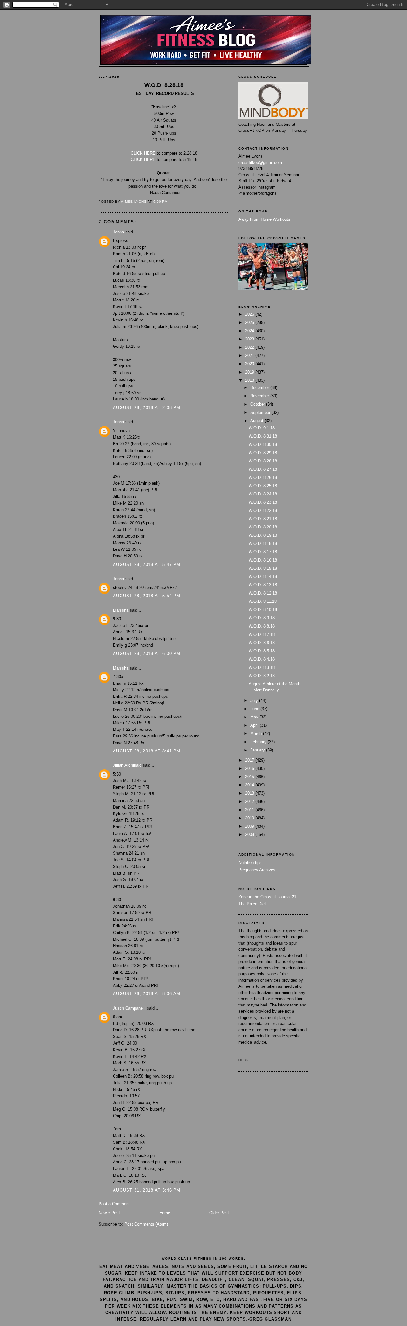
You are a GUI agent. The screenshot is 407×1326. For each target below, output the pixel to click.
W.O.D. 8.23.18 (263, 502)
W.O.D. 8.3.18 (262, 667)
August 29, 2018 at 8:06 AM (147, 993)
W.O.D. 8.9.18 (262, 618)
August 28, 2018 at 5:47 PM (147, 564)
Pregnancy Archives (256, 869)
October (258, 404)
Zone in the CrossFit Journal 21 (267, 896)
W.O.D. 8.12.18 (263, 593)
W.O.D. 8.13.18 (263, 584)
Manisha (120, 610)
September (261, 412)
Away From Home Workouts (264, 219)
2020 (250, 363)
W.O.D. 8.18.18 (263, 543)
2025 (250, 322)
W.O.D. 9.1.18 (262, 428)
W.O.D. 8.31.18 (263, 436)
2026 (250, 314)
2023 (250, 339)
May (254, 717)
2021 (250, 355)
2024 (250, 330)
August (257, 420)
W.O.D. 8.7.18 (262, 634)
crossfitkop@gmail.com (260, 162)
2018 (250, 380)
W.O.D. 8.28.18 (263, 461)
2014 (250, 785)
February (259, 741)
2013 (250, 793)
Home (164, 1212)
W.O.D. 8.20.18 (263, 527)
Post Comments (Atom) (146, 1224)
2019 (250, 372)
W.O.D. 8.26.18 (263, 477)
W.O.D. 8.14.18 (263, 576)
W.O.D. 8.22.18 (263, 510)
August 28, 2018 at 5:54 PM (147, 595)
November (260, 396)
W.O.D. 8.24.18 (263, 494)
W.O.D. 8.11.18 (263, 601)
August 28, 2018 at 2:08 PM (147, 407)
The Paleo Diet (252, 903)
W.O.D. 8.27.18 (263, 469)
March (256, 733)
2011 (250, 809)
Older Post (219, 1212)
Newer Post (109, 1212)
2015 (250, 776)
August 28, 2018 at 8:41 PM (147, 751)
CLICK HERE (143, 153)
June (255, 708)
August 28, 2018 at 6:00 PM (147, 653)
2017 (250, 760)
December (260, 387)
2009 (250, 826)
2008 (250, 834)
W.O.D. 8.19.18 (263, 535)
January (258, 750)
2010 (250, 818)
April (255, 725)
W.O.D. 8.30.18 (263, 444)
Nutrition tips (250, 862)
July (254, 700)
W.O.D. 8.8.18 (262, 626)
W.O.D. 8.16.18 (263, 560)
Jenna (118, 232)
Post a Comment (114, 1203)
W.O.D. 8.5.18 (262, 651)
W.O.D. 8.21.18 (263, 518)
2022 (250, 347)
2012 (250, 801)
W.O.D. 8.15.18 (263, 568)
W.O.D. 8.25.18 (263, 485)
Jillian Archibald (127, 765)
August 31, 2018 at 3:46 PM (147, 1190)
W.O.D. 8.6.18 (262, 642)
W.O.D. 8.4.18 (262, 659)
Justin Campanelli (129, 1008)
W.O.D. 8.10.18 (263, 609)
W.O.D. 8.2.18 (262, 675)
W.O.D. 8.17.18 (263, 551)
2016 (250, 768)
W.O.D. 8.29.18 (263, 452)
